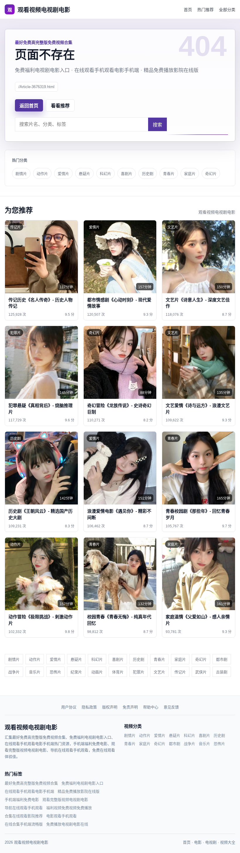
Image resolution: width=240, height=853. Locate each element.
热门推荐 (205, 9)
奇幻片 (211, 173)
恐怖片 (55, 672)
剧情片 (21, 173)
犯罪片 (138, 672)
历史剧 (147, 173)
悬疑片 (84, 173)
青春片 (168, 173)
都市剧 (221, 659)
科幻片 (105, 173)
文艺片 (159, 672)
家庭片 (190, 173)
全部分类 (227, 9)
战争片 (14, 672)
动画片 (97, 672)
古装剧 (221, 672)
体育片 (118, 672)
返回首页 (29, 105)
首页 (188, 9)
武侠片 (201, 672)
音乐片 (34, 672)
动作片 (42, 173)
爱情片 (63, 173)
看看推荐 (60, 105)
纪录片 (76, 672)
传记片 (180, 672)
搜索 (157, 124)
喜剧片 (126, 173)
